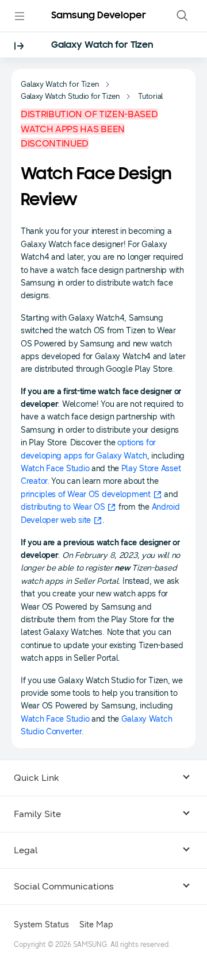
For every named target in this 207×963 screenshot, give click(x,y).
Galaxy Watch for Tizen (102, 45)
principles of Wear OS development (86, 494)
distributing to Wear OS (63, 507)
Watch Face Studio (55, 468)
